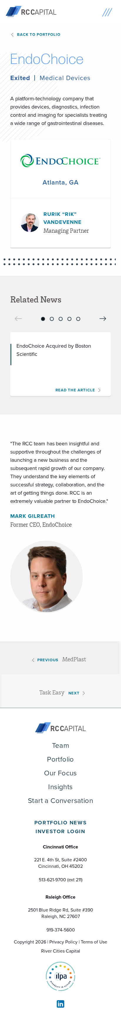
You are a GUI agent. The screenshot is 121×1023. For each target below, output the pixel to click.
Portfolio (60, 759)
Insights (60, 787)
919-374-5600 (60, 929)
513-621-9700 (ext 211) (61, 879)
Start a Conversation (60, 800)
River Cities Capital (60, 951)
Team (60, 745)
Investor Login (60, 831)
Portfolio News (60, 822)
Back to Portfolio (38, 34)
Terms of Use (94, 942)
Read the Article (75, 390)
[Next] (102, 319)
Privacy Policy (63, 942)
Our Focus (60, 773)
